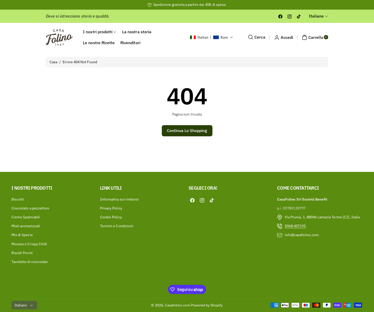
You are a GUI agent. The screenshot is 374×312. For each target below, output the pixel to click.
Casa (53, 62)
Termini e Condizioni (116, 226)
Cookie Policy (111, 217)
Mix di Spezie (22, 235)
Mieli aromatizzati (25, 226)
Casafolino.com (177, 305)
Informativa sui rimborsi (119, 199)
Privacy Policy (111, 208)
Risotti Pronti (22, 253)
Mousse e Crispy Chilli (29, 244)
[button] (211, 37)
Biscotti (17, 199)
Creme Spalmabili (25, 217)
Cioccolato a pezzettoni (30, 208)
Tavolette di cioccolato (29, 261)
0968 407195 (295, 226)
